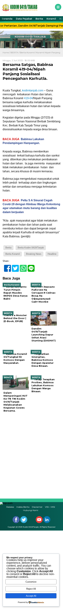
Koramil (51, 18)
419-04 (28, 98)
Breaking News (33, 254)
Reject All (31, 588)
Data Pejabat (24, 18)
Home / (6, 52)
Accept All (31, 596)
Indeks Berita (22, 507)
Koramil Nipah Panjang (48, 52)
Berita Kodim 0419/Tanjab (31, 247)
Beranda (7, 18)
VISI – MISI (50, 507)
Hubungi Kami (30, 510)
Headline (52, 254)
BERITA (14, 52)
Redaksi (10, 507)
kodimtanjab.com (32, 90)
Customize (31, 581)
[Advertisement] (31, 455)
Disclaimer (37, 507)
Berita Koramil (27, 52)
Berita (39, 18)
